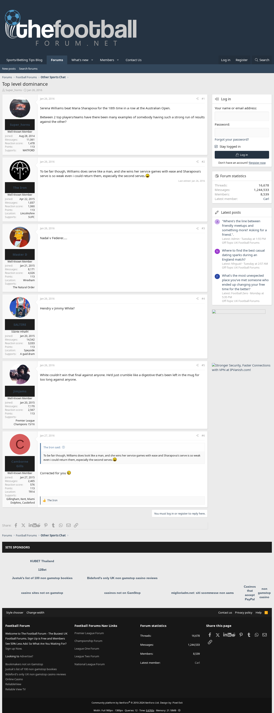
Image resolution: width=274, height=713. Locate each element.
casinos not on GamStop (122, 592)
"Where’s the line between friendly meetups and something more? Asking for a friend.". (244, 228)
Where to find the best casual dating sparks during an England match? (243, 254)
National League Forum (89, 664)
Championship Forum (88, 641)
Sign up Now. (13, 648)
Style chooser (14, 612)
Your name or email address (235, 108)
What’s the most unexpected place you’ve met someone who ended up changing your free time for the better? (245, 282)
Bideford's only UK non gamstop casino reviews (122, 578)
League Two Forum (86, 656)
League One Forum (86, 648)
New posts (9, 69)
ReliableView (13, 684)
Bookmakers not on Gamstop (24, 664)
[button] (92, 60)
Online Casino (14, 679)
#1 (203, 99)
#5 (203, 365)
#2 (203, 162)
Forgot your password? (232, 139)
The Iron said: (52, 447)
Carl (266, 199)
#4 (203, 298)
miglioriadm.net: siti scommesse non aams (202, 592)
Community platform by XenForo (125, 702)
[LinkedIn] (30, 525)
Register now (257, 163)
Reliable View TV (15, 689)
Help (259, 612)
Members (107, 60)
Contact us (225, 612)
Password (222, 124)
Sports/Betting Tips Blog (24, 60)
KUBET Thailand (42, 561)
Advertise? (26, 656)
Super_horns (14, 90)
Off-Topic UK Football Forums (240, 243)
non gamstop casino (264, 593)
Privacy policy (243, 612)
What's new (79, 60)
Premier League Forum (89, 633)
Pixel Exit (178, 702)
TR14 (32, 492)
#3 (203, 228)
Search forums (28, 69)
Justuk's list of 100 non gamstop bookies (42, 578)
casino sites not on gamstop (42, 592)
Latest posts (231, 212)
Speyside (29, 350)
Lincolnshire (27, 213)
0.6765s (150, 710)
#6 (203, 435)
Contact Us (133, 60)
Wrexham (29, 280)
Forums (57, 60)
